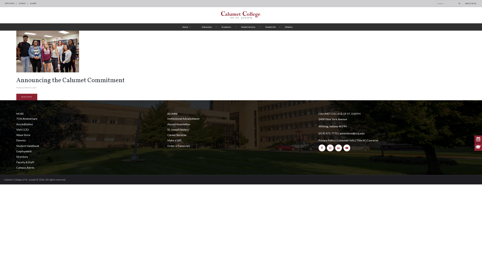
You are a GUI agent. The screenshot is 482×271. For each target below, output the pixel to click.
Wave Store (23, 135)
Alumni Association (178, 124)
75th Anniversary (26, 118)
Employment (24, 151)
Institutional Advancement (183, 118)
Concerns (372, 140)
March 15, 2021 (30, 88)
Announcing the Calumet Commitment (70, 80)
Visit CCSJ (22, 129)
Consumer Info (345, 140)
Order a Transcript (178, 146)
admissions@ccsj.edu (352, 133)
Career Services (176, 135)
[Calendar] (478, 139)
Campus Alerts (25, 167)
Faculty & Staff (25, 162)
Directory (22, 156)
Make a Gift (174, 140)
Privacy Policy (326, 140)
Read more (26, 97)
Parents (21, 140)
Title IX (360, 140)
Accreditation (24, 124)
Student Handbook (27, 146)
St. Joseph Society (178, 129)
